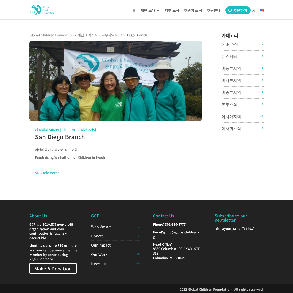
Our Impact (101, 245)
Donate (97, 236)
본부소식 (229, 104)
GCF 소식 (230, 44)
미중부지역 (231, 92)
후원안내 (214, 11)
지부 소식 (172, 11)
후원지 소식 (193, 11)
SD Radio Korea (47, 172)
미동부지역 (231, 68)
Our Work (99, 254)
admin (54, 130)
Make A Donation (53, 268)
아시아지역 (231, 116)
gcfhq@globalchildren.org (177, 234)
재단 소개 (148, 11)
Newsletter (100, 263)
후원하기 (240, 10)
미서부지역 (88, 130)
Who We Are (101, 226)
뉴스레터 (229, 56)
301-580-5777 (175, 224)
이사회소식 (231, 128)
